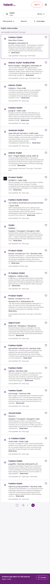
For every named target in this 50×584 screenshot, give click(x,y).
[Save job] (46, 37)
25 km (39, 14)
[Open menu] (45, 4)
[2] (33, 505)
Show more (15, 53)
